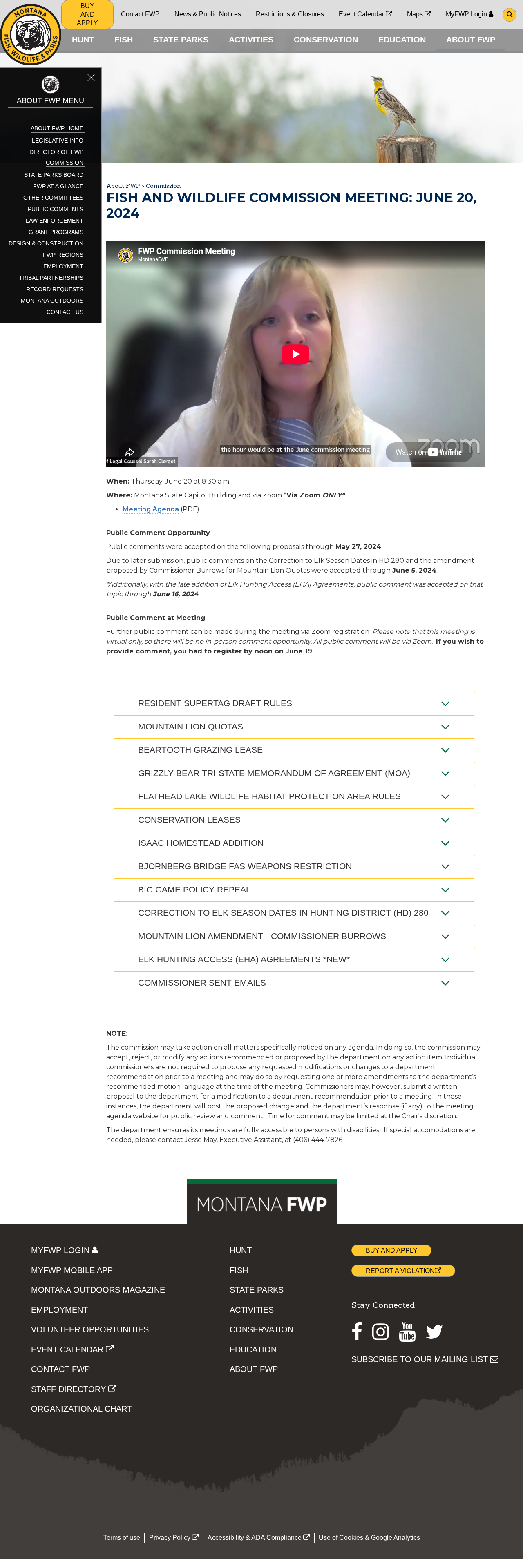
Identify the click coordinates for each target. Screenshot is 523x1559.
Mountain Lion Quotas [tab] (190, 726)
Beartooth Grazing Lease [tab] (200, 749)
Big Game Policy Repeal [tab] (194, 889)
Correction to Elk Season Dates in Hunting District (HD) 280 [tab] (283, 912)
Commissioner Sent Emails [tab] (202, 982)
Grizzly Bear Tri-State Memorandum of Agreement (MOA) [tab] (274, 773)
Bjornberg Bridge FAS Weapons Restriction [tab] (245, 866)
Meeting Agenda (151, 509)
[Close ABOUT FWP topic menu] (91, 78)
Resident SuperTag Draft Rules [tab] (215, 703)
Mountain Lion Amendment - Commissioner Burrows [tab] (262, 936)
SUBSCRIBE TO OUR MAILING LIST (420, 1359)
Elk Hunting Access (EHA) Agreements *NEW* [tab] (244, 959)
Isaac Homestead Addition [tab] (201, 843)
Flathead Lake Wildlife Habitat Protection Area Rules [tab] (269, 796)
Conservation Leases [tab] (189, 819)
